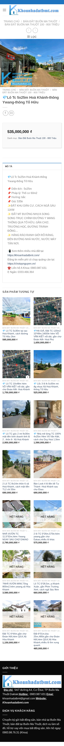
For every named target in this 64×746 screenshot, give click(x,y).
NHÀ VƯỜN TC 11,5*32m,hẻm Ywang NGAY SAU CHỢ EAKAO (15, 537)
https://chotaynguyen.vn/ (22, 263)
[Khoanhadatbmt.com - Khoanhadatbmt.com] (34, 10)
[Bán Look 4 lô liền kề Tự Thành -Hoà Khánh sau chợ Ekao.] (48, 464)
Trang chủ (12, 21)
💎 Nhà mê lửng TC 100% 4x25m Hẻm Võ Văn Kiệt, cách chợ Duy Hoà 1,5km (47, 437)
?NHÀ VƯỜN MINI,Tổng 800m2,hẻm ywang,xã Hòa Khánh (16, 586)
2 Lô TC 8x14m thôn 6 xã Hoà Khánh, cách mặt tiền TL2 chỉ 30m (15, 486)
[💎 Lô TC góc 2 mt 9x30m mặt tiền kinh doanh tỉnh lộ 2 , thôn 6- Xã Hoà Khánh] (16, 414)
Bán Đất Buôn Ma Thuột (40, 21)
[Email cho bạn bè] (11, 113)
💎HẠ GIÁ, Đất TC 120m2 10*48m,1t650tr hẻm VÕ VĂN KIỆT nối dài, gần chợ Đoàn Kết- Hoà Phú (47, 335)
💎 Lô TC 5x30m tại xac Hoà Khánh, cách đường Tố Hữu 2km (15, 334)
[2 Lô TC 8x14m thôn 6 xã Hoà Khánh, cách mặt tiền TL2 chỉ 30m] (16, 464)
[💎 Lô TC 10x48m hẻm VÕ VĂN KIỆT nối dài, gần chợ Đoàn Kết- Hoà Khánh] (16, 364)
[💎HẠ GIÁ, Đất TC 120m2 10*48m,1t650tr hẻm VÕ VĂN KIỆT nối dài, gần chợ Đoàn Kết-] (48, 311)
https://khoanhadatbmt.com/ (23, 255)
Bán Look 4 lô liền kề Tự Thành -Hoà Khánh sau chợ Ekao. (46, 486)
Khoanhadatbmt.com (15, 702)
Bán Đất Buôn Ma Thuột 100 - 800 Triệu (32, 24)
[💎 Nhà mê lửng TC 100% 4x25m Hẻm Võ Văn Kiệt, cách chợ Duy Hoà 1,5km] (48, 414)
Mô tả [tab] (8, 166)
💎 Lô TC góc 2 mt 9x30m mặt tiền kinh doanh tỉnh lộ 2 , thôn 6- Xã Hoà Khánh (16, 437)
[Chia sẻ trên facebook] (5, 113)
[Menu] (4, 10)
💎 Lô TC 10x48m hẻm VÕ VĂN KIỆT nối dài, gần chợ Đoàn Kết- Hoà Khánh (16, 386)
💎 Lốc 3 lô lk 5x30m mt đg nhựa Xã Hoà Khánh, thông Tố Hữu (46, 386)
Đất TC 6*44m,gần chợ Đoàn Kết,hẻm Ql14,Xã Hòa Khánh (14, 637)
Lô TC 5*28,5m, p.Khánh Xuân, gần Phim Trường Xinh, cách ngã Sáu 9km (46, 586)
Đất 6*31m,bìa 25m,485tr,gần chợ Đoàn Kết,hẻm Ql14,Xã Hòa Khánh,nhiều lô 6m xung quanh (47, 640)
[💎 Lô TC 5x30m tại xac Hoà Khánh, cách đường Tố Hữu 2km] (16, 311)
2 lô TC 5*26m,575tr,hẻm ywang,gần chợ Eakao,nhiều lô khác (47, 537)
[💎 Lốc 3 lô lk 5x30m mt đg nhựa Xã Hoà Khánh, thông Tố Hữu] (48, 364)
